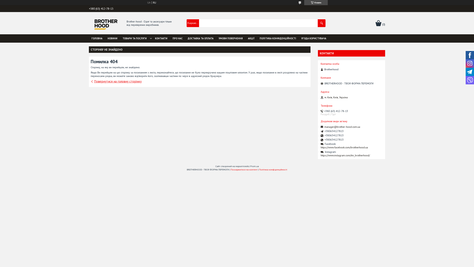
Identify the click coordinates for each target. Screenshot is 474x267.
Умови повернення (231, 38)
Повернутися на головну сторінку (118, 81)
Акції (251, 38)
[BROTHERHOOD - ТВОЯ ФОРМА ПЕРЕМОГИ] (106, 23)
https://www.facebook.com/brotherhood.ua (344, 147)
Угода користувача (313, 38)
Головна (96, 38)
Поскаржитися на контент (244, 169)
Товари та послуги (135, 38)
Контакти (161, 38)
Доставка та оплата (200, 38)
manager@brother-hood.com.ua (342, 126)
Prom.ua (254, 166)
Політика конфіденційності (278, 38)
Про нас (178, 38)
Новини (112, 38)
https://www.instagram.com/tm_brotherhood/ (345, 155)
